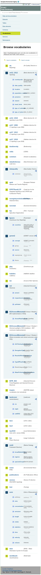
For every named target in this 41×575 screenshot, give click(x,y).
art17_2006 (13, 125)
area (16, 501)
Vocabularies (7, 33)
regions (17, 457)
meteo (17, 522)
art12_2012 (13, 73)
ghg (10, 266)
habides (12, 274)
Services (5, 36)
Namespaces (6, 40)
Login (26, 4)
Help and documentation (10, 16)
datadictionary (14, 162)
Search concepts (25, 60)
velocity (17, 537)
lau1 (11, 421)
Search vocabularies (11, 60)
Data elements (7, 26)
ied (10, 286)
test (10, 487)
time (16, 532)
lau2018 (12, 431)
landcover (13, 397)
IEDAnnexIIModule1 (16, 312)
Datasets (5, 19)
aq (10, 65)
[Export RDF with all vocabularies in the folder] (36, 75)
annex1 (17, 293)
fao (10, 211)
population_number (19, 93)
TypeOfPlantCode (19, 362)
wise (11, 549)
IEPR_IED (13, 381)
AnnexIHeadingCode (19, 318)
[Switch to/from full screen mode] (29, 5)
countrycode (19, 79)
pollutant (17, 304)
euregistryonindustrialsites (16, 198)
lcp (10, 438)
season (17, 100)
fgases (12, 218)
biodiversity (13, 146)
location (17, 89)
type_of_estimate (19, 108)
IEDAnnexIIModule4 (16, 335)
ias (10, 281)
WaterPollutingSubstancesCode (19, 372)
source (17, 250)
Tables (4, 23)
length (17, 516)
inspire (12, 390)
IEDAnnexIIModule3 (16, 326)
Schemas (5, 30)
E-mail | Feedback (8, 568)
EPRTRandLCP (15, 189)
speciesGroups (19, 461)
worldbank (13, 556)
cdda (11, 151)
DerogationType (19, 350)
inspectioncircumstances (19, 298)
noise (11, 468)
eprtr (11, 182)
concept (17, 240)
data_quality (18, 85)
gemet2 (12, 236)
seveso (12, 480)
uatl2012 (17, 413)
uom (11, 492)
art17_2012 (13, 132)
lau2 (11, 426)
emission (18, 511)
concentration (19, 506)
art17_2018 (13, 139)
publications (14, 475)
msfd (11, 445)
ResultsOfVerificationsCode (19, 355)
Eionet (10, 12)
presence (17, 97)
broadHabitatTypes (19, 452)
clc (16, 404)
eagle (16, 409)
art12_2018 (13, 118)
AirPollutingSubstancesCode (19, 344)
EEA (10, 2)
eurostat (12, 206)
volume (17, 542)
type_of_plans (19, 112)
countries (18, 225)
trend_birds (18, 104)
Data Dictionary (17, 12)
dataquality (13, 169)
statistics (17, 527)
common (12, 157)
